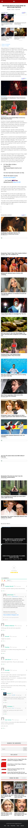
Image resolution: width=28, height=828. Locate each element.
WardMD (13, 695)
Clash (13, 9)
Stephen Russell (15, 596)
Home (5, 825)
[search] (25, 749)
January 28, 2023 (17, 182)
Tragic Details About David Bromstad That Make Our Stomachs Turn (20, 814)
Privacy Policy (13, 825)
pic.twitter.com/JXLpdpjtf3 (10, 177)
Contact (18, 825)
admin (9, 9)
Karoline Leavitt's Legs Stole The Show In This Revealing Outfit (6, 814)
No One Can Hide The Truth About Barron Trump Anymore (7, 796)
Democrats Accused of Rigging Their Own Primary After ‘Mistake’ (15, 769)
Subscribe (22, 825)
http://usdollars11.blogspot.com (11, 614)
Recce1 (13, 708)
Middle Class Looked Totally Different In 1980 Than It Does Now (20, 796)
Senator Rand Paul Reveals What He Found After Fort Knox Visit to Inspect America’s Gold (17, 772)
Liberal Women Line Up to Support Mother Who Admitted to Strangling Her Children (17, 760)
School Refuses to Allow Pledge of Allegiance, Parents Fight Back (16, 764)
